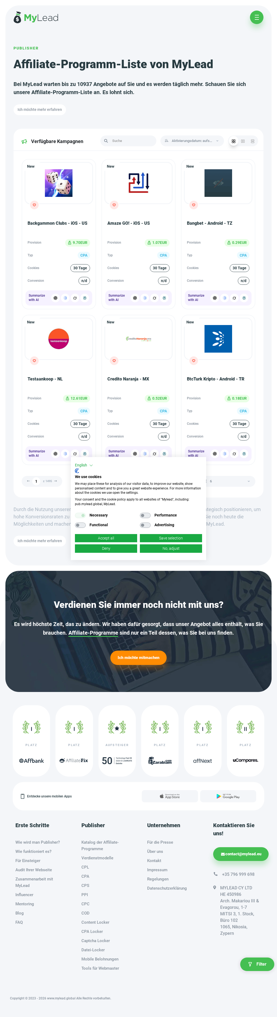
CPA (85, 876)
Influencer (24, 894)
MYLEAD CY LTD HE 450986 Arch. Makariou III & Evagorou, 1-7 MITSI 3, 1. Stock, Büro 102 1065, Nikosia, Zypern (239, 910)
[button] (84, 465)
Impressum (157, 869)
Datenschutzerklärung (167, 888)
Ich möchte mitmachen (138, 657)
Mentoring (24, 904)
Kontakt (154, 860)
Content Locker (95, 922)
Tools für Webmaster (100, 968)
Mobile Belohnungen (99, 959)
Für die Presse (160, 842)
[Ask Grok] (75, 298)
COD (85, 913)
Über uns (155, 851)
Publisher (26, 48)
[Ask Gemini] (65, 298)
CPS (85, 885)
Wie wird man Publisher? (37, 842)
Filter (261, 964)
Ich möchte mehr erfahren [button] (40, 109)
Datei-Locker (93, 950)
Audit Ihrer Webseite (33, 869)
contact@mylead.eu (243, 854)
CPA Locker (92, 931)
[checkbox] (80, 515)
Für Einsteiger (27, 860)
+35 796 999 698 (238, 874)
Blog (19, 913)
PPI (84, 894)
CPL (85, 867)
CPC (85, 904)
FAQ (19, 922)
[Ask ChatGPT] (55, 298)
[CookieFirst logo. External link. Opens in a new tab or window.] (77, 470)
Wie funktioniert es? (33, 851)
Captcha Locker (95, 940)
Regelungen (158, 879)
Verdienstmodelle (97, 858)
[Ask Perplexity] (84, 298)
